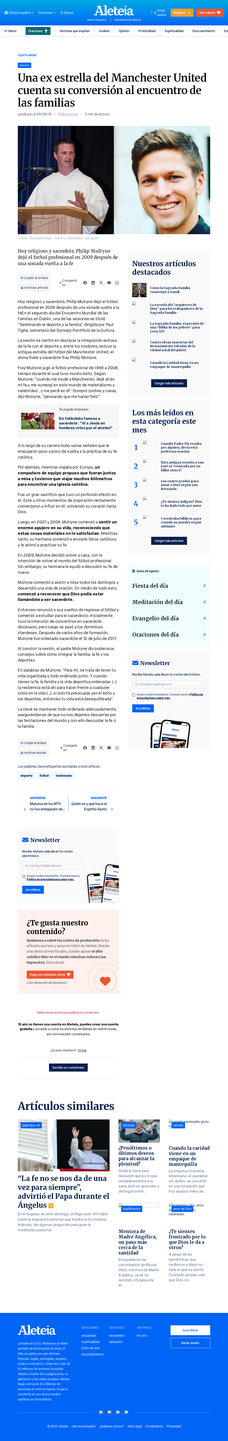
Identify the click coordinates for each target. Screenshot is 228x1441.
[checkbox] (23, 876)
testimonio (64, 775)
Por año (142, 1336)
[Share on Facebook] (85, 283)
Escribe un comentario (68, 1067)
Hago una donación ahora (47, 974)
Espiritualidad (174, 31)
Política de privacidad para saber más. (50, 879)
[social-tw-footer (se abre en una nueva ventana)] (118, 1412)
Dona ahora (207, 12)
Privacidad (174, 1426)
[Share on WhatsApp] (117, 283)
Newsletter (117, 1336)
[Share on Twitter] (101, 283)
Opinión (124, 31)
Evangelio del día (155, 618)
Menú (12, 31)
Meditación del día (157, 602)
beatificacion (131, 1209)
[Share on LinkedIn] (93, 283)
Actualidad (88, 1336)
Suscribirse (190, 1330)
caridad (178, 1125)
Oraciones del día (155, 634)
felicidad (128, 1125)
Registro (179, 12)
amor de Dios (182, 1209)
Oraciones (35, 31)
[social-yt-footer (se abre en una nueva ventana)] (101, 1412)
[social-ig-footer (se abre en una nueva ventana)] (127, 1412)
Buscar (68, 13)
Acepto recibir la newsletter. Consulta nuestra (53, 877)
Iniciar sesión (161, 12)
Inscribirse (33, 890)
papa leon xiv (31, 1125)
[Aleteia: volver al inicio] (114, 10)
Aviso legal (134, 1426)
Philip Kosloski (68, 114)
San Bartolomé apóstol (127, 20)
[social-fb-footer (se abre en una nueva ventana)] (110, 1412)
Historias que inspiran (75, 31)
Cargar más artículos (169, 383)
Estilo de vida (90, 1348)
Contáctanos (154, 1426)
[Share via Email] (109, 283)
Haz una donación (84, 1426)
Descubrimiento (203, 31)
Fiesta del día (150, 585)
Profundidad (147, 31)
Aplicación (116, 1342)
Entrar (82, 1050)
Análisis (104, 31)
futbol (44, 775)
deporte (26, 775)
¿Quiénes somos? (111, 1426)
